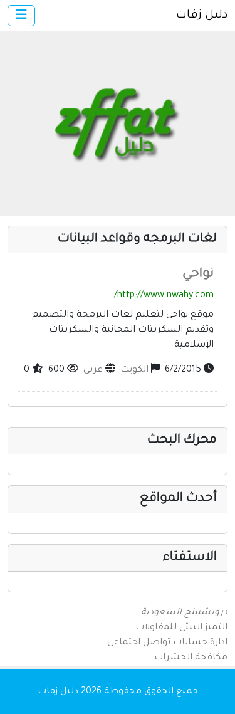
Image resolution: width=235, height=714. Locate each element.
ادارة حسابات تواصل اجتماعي (167, 643)
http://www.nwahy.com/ (164, 296)
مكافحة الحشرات (190, 658)
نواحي (198, 274)
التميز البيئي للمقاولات (181, 628)
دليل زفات (201, 15)
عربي (93, 370)
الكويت (134, 370)
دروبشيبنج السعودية (184, 613)
